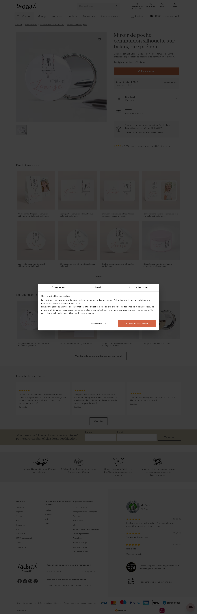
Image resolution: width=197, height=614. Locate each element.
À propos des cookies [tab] (138, 287)
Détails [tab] (98, 287)
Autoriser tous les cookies (137, 323)
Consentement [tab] (58, 287)
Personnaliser (97, 323)
